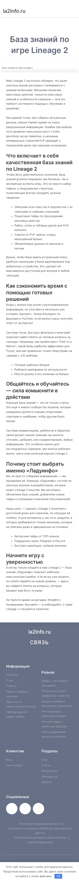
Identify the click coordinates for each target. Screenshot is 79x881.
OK (58, 876)
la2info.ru (14, 11)
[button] (39, 22)
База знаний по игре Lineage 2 (17, 68)
